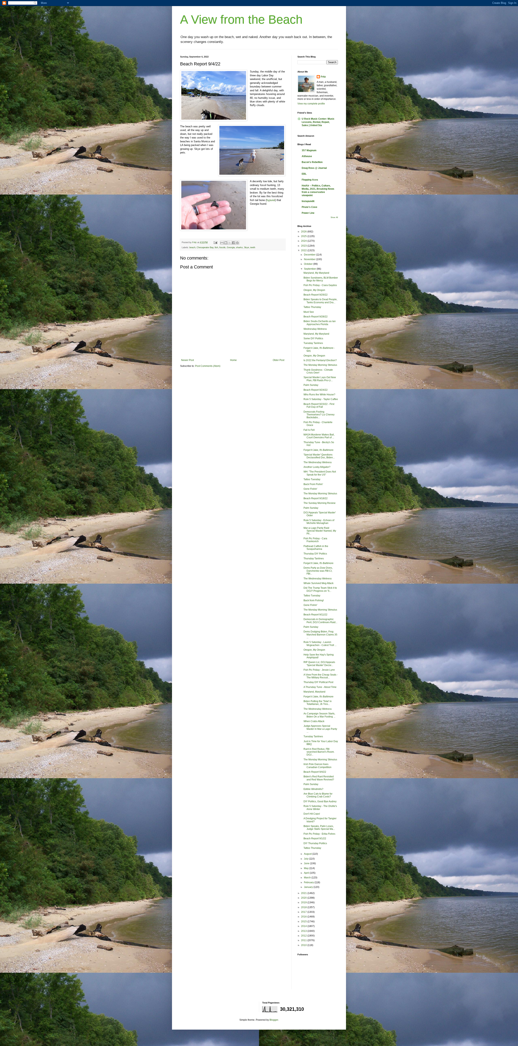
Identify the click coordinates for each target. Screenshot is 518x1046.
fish (216, 247)
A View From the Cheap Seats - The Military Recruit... (321, 676)
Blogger (274, 1019)
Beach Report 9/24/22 (316, 389)
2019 (304, 902)
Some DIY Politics (313, 338)
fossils (222, 247)
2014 (304, 926)
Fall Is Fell (309, 430)
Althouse (307, 156)
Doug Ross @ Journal (314, 168)
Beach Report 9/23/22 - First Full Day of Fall (319, 405)
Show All (334, 217)
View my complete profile (311, 103)
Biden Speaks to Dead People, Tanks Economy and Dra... (320, 301)
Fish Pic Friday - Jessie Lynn (319, 669)
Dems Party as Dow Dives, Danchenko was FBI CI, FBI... (318, 570)
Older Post (278, 360)
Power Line (308, 213)
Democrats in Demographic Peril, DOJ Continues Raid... (320, 621)
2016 (304, 916)
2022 (304, 250)
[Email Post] (215, 242)
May (306, 868)
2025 (304, 236)
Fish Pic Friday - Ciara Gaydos (320, 285)
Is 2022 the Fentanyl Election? (320, 360)
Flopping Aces (310, 179)
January (308, 887)
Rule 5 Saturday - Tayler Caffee (321, 399)
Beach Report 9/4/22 (315, 771)
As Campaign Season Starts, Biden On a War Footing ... (319, 715)
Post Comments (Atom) (207, 366)
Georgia (231, 247)
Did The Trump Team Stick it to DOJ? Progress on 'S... (320, 589)
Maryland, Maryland (314, 691)
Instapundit (308, 201)
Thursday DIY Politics (315, 553)
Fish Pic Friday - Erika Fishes (319, 833)
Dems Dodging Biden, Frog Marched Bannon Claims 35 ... (320, 634)
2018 (304, 907)
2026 (304, 231)
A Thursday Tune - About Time (320, 687)
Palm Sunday (311, 385)
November (310, 259)
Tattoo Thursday (312, 307)
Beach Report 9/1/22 (315, 838)
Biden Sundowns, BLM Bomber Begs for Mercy (321, 279)
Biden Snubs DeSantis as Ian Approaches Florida (320, 323)
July (306, 858)
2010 (304, 945)
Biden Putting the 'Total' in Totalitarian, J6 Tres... (318, 702)
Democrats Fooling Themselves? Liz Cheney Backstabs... (319, 414)
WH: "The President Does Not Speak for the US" (320, 473)
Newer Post (187, 360)
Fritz (323, 76)
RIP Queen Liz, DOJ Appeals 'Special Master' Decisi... (319, 663)
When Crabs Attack (314, 721)
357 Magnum (309, 150)
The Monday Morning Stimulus (320, 365)
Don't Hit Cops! (312, 813)
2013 (304, 931)
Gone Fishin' (310, 488)
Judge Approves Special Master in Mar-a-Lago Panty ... (320, 729)
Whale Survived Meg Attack (318, 583)
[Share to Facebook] (233, 243)
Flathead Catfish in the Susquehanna (316, 547)
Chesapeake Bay (205, 247)
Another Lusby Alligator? (317, 467)
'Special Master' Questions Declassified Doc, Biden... (319, 456)
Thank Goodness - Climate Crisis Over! (318, 371)
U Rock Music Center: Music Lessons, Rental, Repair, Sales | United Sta (318, 122)
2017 (304, 912)
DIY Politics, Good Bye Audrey (320, 801)
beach (192, 247)
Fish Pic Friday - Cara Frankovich (315, 540)
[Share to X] (230, 243)
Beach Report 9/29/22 (316, 294)
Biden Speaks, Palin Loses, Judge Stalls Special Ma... (319, 827)
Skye (246, 247)
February (309, 882)
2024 (304, 240)
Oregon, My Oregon (314, 290)
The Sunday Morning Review (319, 503)
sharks (239, 247)
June (307, 863)
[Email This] (222, 243)
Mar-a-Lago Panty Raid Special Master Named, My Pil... (320, 531)
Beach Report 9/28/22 (316, 316)
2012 (304, 935)
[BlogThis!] (226, 243)
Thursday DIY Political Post (318, 682)
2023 (304, 245)
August (308, 853)
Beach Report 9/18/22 (316, 498)
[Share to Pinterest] (237, 243)
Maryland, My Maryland (316, 272)
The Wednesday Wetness (318, 462)
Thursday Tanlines (314, 558)
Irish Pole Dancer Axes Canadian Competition (317, 765)
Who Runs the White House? (319, 394)
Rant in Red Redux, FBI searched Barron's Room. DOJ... (319, 752)
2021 (304, 893)
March (307, 877)
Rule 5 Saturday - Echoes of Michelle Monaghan (319, 522)
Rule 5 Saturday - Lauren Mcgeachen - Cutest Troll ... (320, 643)
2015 (304, 921)
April (307, 872)
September (310, 268)
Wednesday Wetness (315, 329)
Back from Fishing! (314, 600)
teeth (252, 247)
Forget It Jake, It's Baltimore (318, 450)
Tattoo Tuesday (312, 479)
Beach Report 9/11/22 (315, 614)
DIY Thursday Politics (315, 843)
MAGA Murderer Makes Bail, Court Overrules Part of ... (319, 436)
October (308, 264)
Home (233, 360)
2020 (304, 897)
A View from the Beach (241, 19)
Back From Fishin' (313, 484)
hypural (270, 200)
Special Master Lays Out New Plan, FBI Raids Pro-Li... (320, 379)
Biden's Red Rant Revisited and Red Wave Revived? (319, 778)
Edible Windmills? (313, 789)
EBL (304, 173)
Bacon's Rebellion (312, 162)
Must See (309, 312)
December (310, 254)
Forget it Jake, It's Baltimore (318, 696)
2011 (304, 940)
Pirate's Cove (309, 207)
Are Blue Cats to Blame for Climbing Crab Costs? (318, 795)
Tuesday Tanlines (313, 343)
